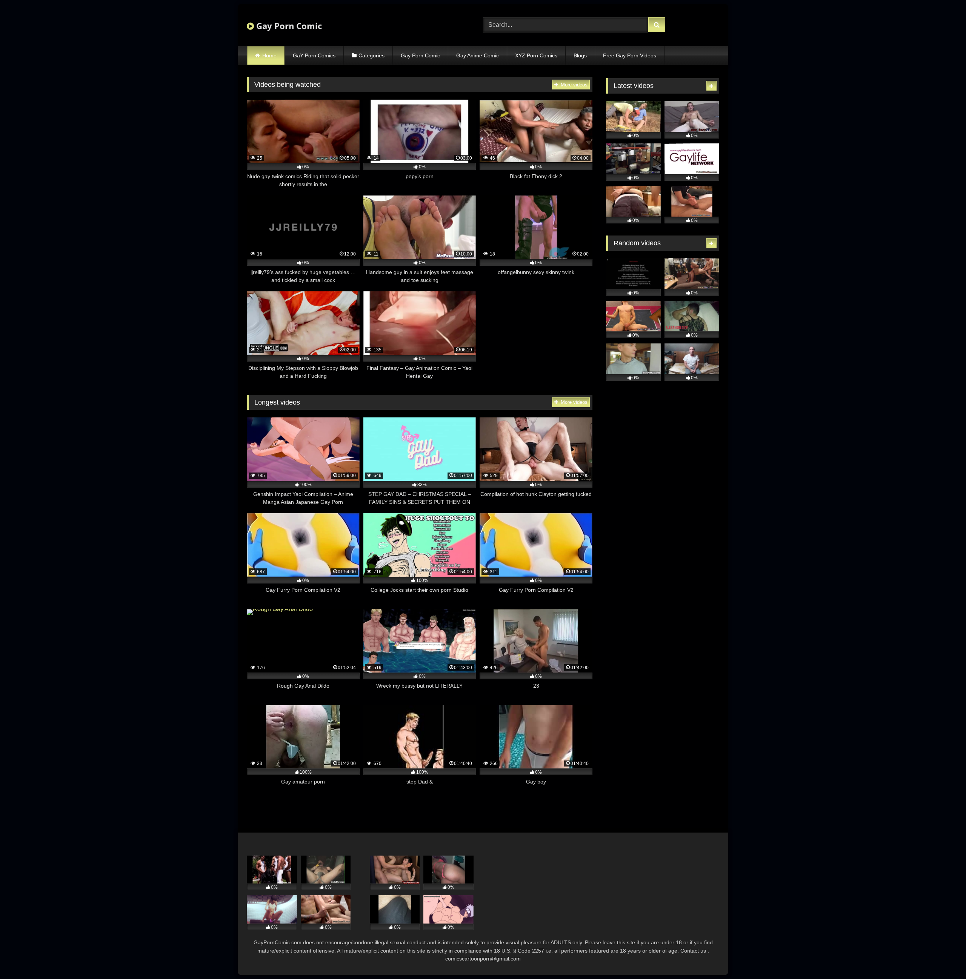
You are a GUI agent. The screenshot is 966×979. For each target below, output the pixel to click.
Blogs (580, 55)
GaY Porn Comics (314, 55)
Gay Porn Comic (288, 25)
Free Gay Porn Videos (629, 55)
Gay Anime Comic (477, 55)
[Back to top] (942, 956)
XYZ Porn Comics (536, 55)
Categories (371, 55)
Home (269, 55)
